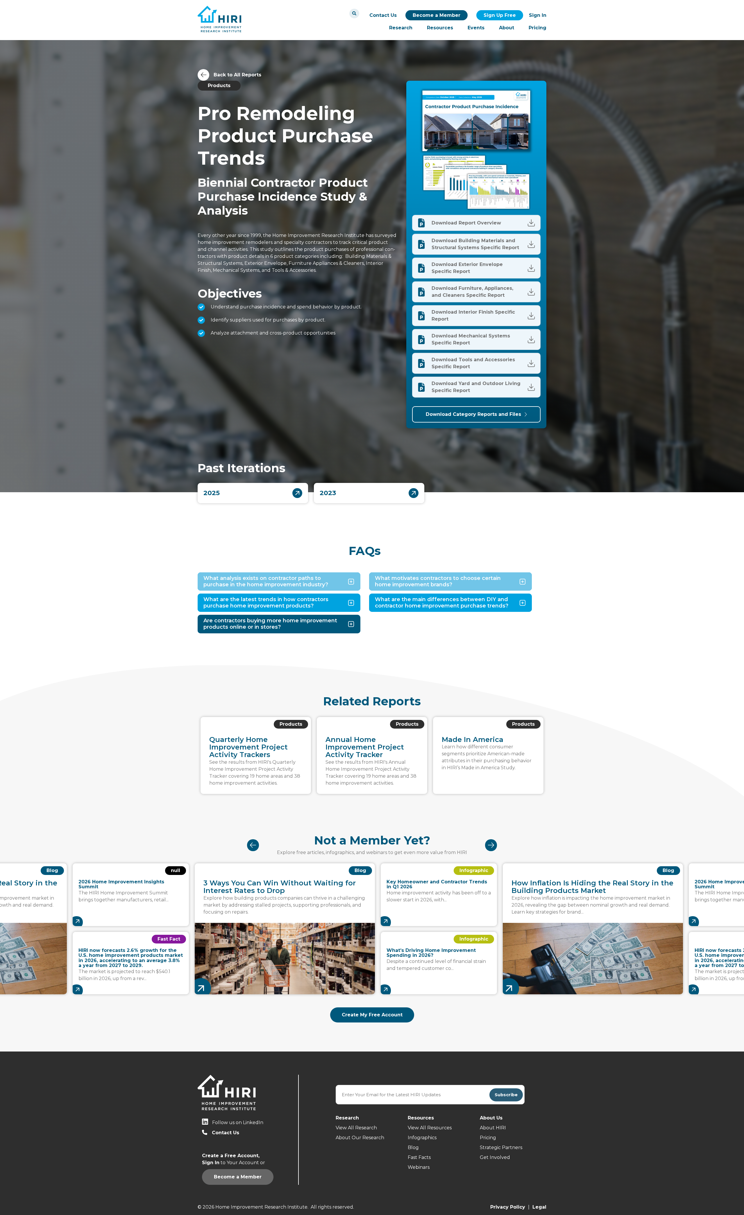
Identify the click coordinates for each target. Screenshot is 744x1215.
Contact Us (383, 15)
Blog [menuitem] (413, 1147)
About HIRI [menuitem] (493, 1127)
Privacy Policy (507, 1207)
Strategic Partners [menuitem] (501, 1147)
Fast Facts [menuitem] (419, 1157)
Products (219, 85)
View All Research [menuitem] (356, 1127)
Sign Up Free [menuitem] (500, 15)
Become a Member (436, 15)
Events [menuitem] (476, 27)
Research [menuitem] (400, 27)
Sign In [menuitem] (537, 15)
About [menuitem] (506, 27)
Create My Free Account (372, 1015)
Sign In (507, 223)
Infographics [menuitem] (422, 1137)
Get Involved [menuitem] (495, 1157)
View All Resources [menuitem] (430, 1127)
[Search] (354, 13)
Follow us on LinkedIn (237, 1122)
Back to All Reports (237, 75)
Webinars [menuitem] (419, 1167)
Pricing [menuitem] (537, 27)
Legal (539, 1207)
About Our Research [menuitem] (360, 1137)
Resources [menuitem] (440, 27)
